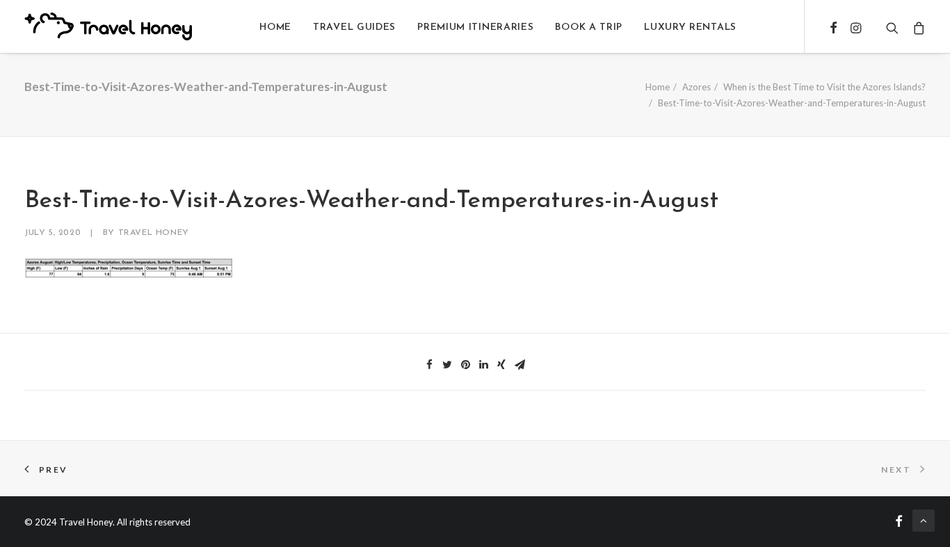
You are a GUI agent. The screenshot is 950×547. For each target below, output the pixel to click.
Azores (696, 86)
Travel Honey (153, 233)
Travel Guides (354, 27)
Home (275, 27)
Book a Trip (588, 27)
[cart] (915, 27)
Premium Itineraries (475, 27)
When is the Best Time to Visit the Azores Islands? (824, 86)
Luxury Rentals (690, 27)
